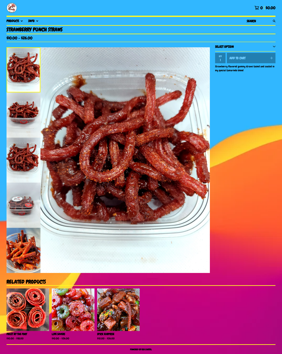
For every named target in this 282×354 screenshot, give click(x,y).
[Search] (274, 21)
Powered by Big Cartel (141, 349)
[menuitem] (15, 21)
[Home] (12, 8)
